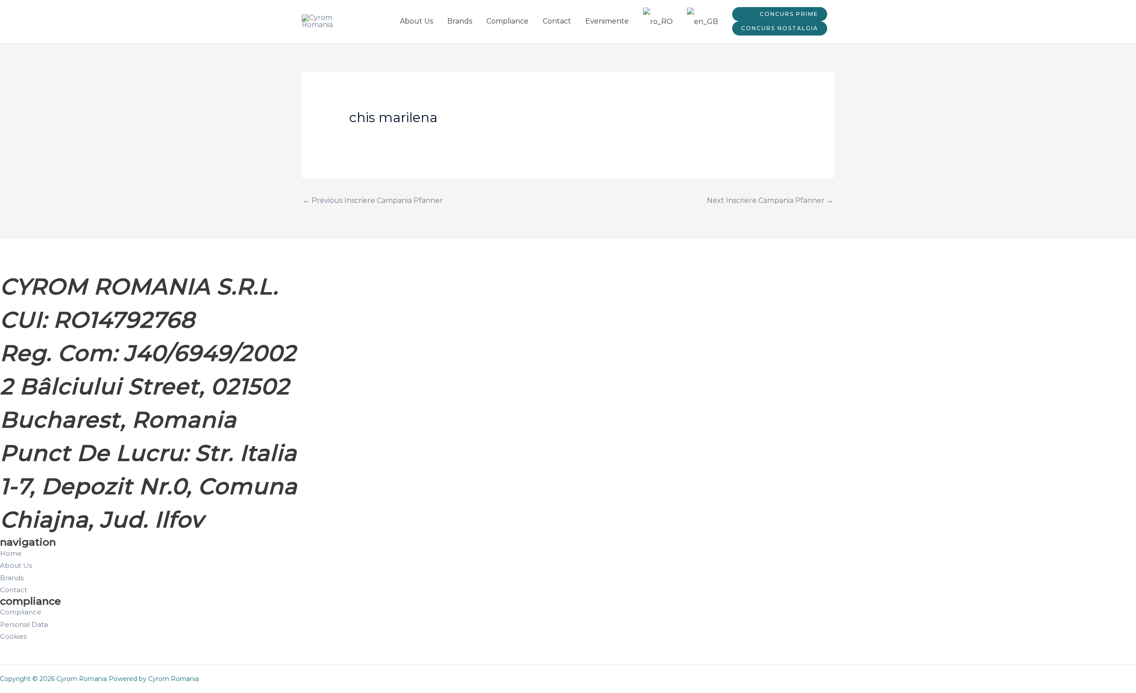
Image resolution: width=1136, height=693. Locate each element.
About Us (416, 21)
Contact (557, 21)
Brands (459, 21)
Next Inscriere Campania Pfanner (770, 200)
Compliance (507, 21)
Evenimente (607, 21)
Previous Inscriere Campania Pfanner (373, 200)
